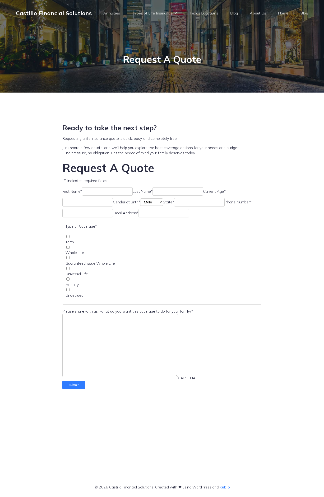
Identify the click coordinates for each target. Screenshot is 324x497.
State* (168, 202)
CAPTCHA (187, 377)
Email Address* (126, 213)
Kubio (225, 487)
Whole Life (74, 252)
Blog (234, 13)
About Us (258, 13)
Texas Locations (204, 13)
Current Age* (214, 191)
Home (283, 13)
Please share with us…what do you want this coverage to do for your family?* (127, 311)
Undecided (74, 295)
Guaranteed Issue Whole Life (90, 263)
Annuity (72, 284)
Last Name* (143, 191)
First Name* (72, 191)
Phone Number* (238, 202)
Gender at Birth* (126, 202)
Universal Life (76, 274)
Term (69, 241)
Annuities (111, 13)
